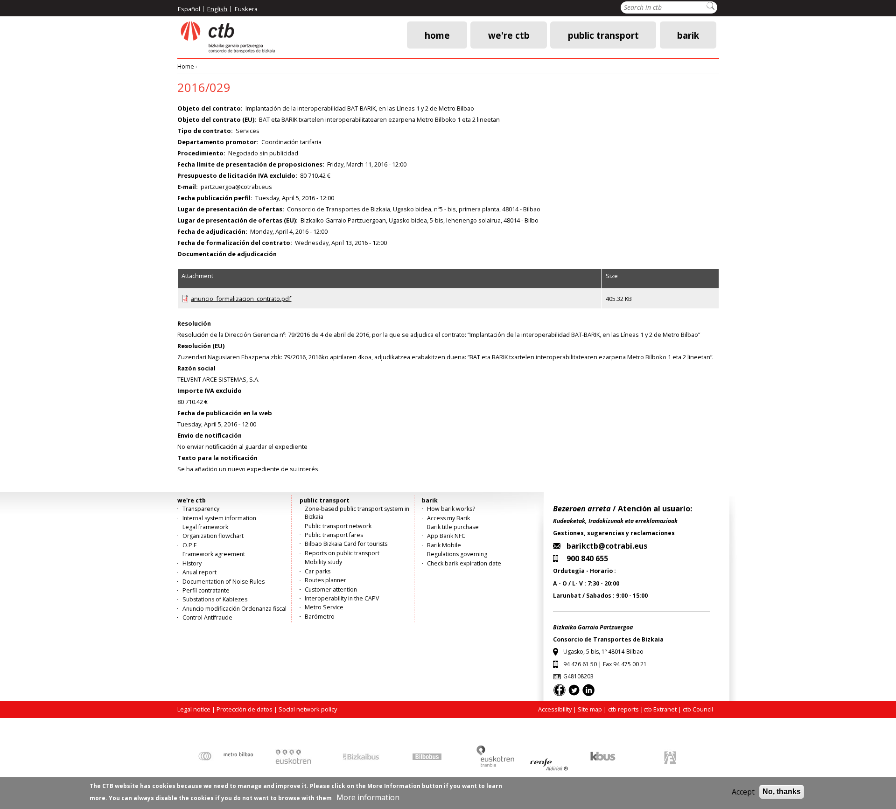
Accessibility (555, 709)
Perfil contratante (206, 590)
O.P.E (189, 545)
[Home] (227, 37)
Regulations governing (457, 554)
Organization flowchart (213, 536)
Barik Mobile (444, 545)
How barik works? (451, 509)
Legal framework (205, 527)
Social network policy (308, 709)
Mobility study (323, 562)
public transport (603, 35)
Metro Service (324, 607)
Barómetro (320, 617)
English (217, 9)
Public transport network (338, 526)
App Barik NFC (446, 536)
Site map (590, 709)
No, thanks (782, 791)
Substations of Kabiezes (214, 599)
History (192, 563)
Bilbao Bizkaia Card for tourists (346, 544)
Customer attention (331, 589)
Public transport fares (334, 535)
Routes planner (325, 580)
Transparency (200, 509)
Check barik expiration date (464, 563)
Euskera (246, 9)
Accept (743, 792)
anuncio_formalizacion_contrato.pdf (241, 298)
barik (688, 35)
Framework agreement (213, 554)
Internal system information (219, 518)
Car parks (317, 571)
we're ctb (509, 35)
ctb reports (623, 709)
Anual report (199, 572)
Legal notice (193, 709)
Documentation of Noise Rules (223, 582)
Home (437, 35)
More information (367, 797)
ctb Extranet (660, 709)
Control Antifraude (207, 617)
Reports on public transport (342, 553)
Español (189, 9)
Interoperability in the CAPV (342, 598)
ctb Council (698, 709)
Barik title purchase (453, 527)
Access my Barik (448, 518)
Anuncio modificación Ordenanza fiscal (234, 609)
